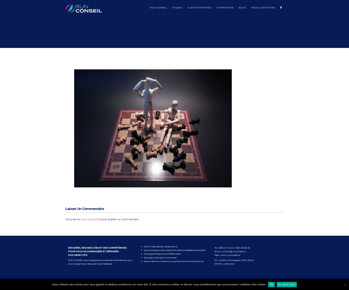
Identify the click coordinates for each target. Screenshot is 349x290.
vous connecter (91, 219)
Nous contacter (263, 7)
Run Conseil (158, 7)
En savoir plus (286, 284)
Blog (242, 7)
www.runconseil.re (230, 255)
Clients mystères (199, 7)
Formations (225, 7)
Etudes (177, 7)
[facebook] (281, 7)
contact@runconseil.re (233, 251)
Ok (271, 284)
